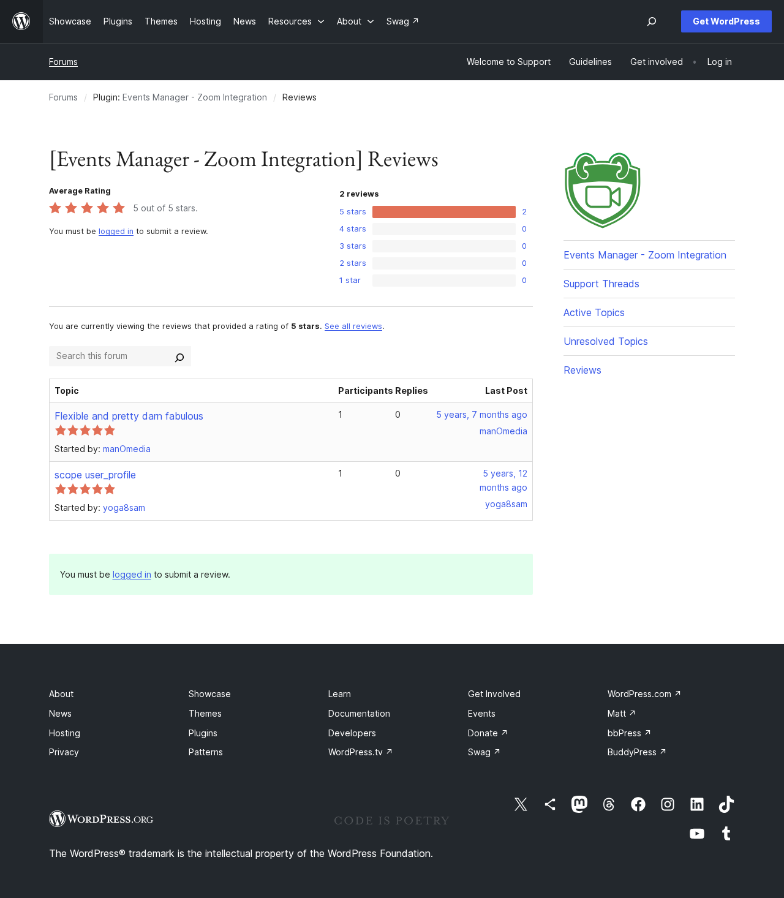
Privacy (64, 752)
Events (482, 713)
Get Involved (494, 694)
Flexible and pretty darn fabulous (129, 416)
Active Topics (594, 312)
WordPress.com (645, 694)
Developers (352, 733)
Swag (484, 752)
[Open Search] (652, 21)
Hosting (64, 733)
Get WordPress (726, 21)
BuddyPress (637, 752)
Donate (488, 733)
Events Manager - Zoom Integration (195, 97)
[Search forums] (179, 356)
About (61, 694)
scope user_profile (95, 475)
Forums (63, 61)
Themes (205, 713)
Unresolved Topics (606, 341)
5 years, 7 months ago (481, 414)
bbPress (630, 733)
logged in (116, 231)
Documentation (359, 713)
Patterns (206, 752)
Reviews (582, 370)
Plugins (203, 733)
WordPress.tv (360, 752)
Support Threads (601, 283)
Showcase (210, 694)
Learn (339, 694)
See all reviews (353, 326)
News (60, 713)
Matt (622, 713)
